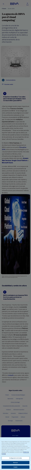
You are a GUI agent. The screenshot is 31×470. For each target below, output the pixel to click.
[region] (15, 453)
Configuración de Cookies (15, 458)
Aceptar (15, 467)
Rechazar (15, 462)
